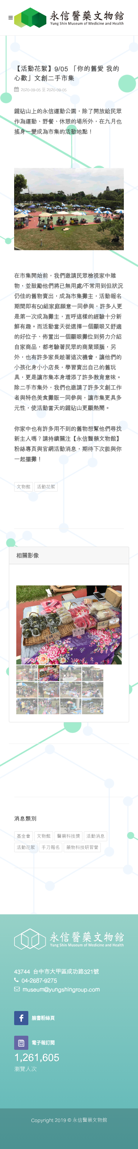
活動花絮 (46, 486)
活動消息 (95, 836)
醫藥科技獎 (68, 836)
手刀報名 (50, 847)
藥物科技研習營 (82, 847)
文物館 (23, 486)
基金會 (23, 836)
